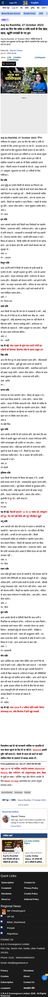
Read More (16, 826)
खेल (38, 8)
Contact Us (29, 882)
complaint (5, 988)
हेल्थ (39, 772)
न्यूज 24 (4, 768)
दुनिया (32, 8)
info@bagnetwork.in (18, 963)
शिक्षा (44, 772)
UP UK (10, 916)
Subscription (7, 882)
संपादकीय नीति (29, 988)
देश (21, 8)
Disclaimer (6, 894)
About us (5, 899)
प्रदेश (26, 8)
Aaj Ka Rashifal (7, 792)
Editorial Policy (31, 899)
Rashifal (27, 792)
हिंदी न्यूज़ (5, 800)
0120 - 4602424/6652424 (21, 957)
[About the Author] (6, 819)
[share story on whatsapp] (13, 60)
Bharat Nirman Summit (11, 13)
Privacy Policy (31, 888)
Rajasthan (12, 933)
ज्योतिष (4, 20)
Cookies (5, 976)
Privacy (4, 971)
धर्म (23, 772)
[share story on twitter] (17, 57)
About (27, 976)
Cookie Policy (31, 894)
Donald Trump (29, 13)
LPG (41, 13)
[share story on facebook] (9, 57)
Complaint (6, 888)
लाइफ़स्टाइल (30, 772)
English (35, 3)
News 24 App (11, 781)
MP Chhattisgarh (16, 911)
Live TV (13, 3)
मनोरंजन (16, 772)
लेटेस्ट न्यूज (6, 8)
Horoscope (18, 792)
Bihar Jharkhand (16, 922)
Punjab (11, 928)
